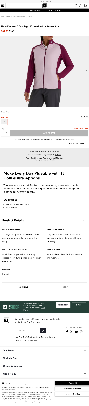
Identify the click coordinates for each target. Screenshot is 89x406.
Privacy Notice (44, 387)
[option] (44, 73)
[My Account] (80, 5)
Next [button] (86, 71)
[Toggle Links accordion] (44, 350)
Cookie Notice (10, 389)
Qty (2, 129)
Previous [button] (2, 71)
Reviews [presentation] (23, 286)
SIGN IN (79, 305)
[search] (76, 5)
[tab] (85, 5)
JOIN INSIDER (63, 305)
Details (58, 155)
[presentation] (65, 286)
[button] (3, 5)
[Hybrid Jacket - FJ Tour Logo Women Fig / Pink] (44, 73)
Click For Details (29, 340)
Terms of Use (33, 387)
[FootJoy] (44, 5)
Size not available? (76, 143)
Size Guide (85, 117)
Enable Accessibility (44, 1)
